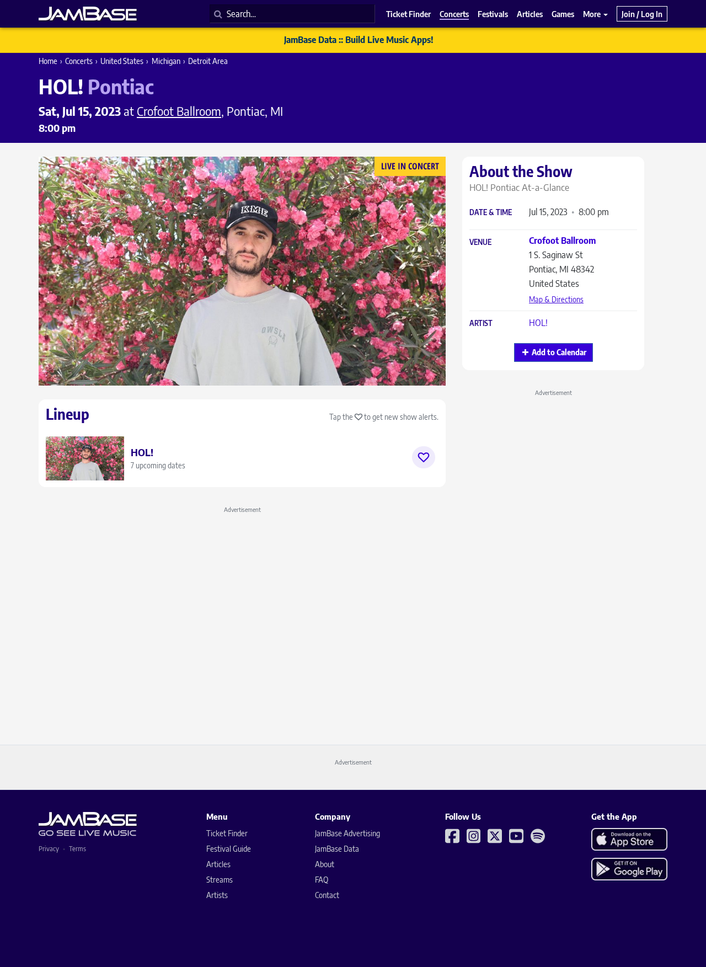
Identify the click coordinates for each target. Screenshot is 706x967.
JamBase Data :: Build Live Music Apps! (359, 39)
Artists (217, 895)
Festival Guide (228, 848)
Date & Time (490, 212)
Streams (219, 879)
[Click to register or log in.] (423, 457)
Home (48, 61)
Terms (77, 849)
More (592, 14)
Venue (480, 242)
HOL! (538, 322)
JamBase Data (337, 848)
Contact (327, 895)
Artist (481, 323)
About (324, 864)
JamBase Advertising (347, 833)
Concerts (79, 61)
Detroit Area (208, 61)
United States (121, 61)
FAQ (321, 879)
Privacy (49, 849)
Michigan (166, 61)
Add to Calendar (559, 352)
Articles (218, 864)
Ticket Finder (227, 833)
